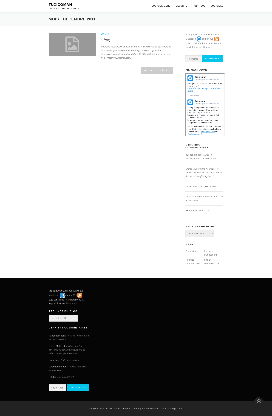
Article (105, 34)
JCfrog (105, 39)
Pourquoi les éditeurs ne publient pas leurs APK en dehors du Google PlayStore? (203, 172)
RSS (211, 38)
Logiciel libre (161, 6)
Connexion (191, 251)
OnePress (127, 408)
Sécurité (181, 6)
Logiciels (217, 6)
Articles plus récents (157, 70)
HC (187, 210)
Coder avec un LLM (207, 186)
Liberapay (208, 47)
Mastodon (190, 38)
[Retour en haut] (258, 401)
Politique (199, 6)
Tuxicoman (60, 5)
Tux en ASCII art (203, 210)
